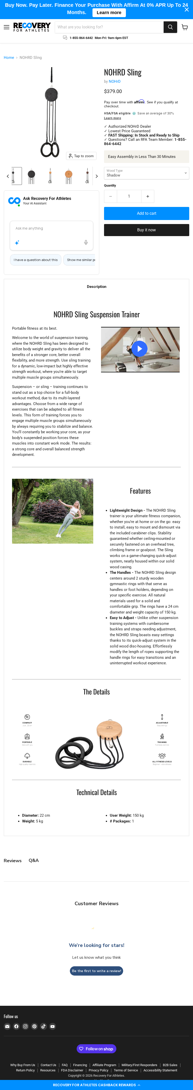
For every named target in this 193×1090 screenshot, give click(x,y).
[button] (96, 1085)
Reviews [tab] (13, 861)
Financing (80, 1065)
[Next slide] (96, 176)
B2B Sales (170, 1065)
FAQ (65, 1065)
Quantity (110, 185)
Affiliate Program (104, 1065)
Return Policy (25, 1070)
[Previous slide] (8, 176)
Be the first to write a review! (96, 971)
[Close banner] (186, 9)
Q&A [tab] (34, 860)
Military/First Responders (139, 1065)
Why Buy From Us (22, 1065)
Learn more (112, 118)
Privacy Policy (98, 1070)
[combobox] (109, 27)
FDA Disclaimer (72, 1070)
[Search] (170, 27)
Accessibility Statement (160, 1070)
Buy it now (146, 230)
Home (9, 58)
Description (96, 286)
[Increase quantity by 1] (147, 196)
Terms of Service (126, 1070)
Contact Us (48, 1065)
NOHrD (115, 81)
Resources (48, 1070)
